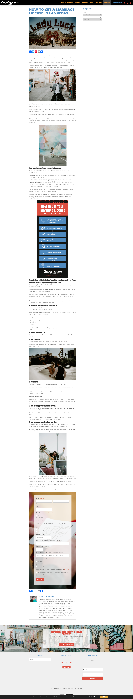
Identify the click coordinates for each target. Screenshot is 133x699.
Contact (107, 2)
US (38, 515)
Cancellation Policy (55, 688)
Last (54, 503)
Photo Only (40, 565)
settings (93, 696)
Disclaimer (80, 688)
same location (49, 289)
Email (40, 506)
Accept (103, 697)
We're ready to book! (43, 574)
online (59, 282)
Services (70, 2)
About (63, 2)
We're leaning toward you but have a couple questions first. (53, 572)
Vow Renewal (41, 563)
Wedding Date (40, 534)
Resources (98, 2)
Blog (91, 2)
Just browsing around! (43, 576)
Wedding (40, 561)
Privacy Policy (64, 688)
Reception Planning (43, 567)
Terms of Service (73, 688)
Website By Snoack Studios (76, 689)
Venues (77, 2)
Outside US (40, 517)
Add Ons (85, 2)
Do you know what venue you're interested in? (49, 552)
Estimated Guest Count (43, 546)
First (37, 503)
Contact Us (66, 667)
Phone (39, 528)
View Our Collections (66, 644)
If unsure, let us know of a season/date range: (49, 540)
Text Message (41, 530)
